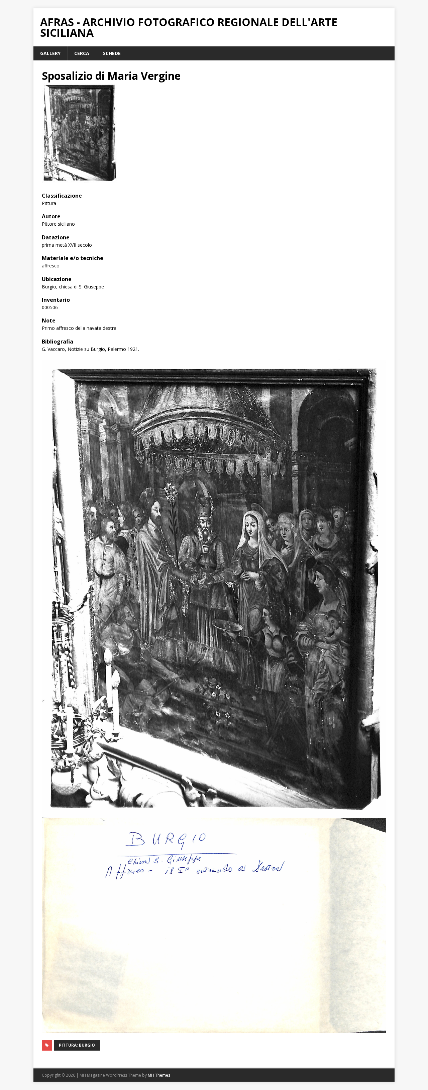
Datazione (56, 237)
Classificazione (62, 195)
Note (49, 320)
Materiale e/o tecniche (72, 258)
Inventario (56, 299)
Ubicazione (57, 279)
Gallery (50, 53)
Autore (51, 216)
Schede (112, 53)
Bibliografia (57, 341)
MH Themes (159, 1075)
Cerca (81, 53)
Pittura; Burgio (77, 1045)
